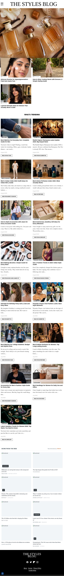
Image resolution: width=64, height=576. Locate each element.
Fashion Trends (38, 260)
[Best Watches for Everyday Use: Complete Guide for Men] (16, 128)
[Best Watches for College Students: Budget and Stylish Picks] (16, 333)
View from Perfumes (39, 360)
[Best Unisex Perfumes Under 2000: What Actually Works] (48, 169)
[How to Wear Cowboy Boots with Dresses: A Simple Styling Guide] (48, 67)
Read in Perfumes (38, 194)
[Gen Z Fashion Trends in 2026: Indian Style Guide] (48, 251)
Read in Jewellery (7, 439)
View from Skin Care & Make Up (10, 278)
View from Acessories (8, 235)
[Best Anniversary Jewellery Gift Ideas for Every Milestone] (48, 210)
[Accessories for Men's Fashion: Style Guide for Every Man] (16, 374)
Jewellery (36, 219)
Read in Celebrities (39, 319)
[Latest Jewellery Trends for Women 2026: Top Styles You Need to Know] (16, 414)
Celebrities (37, 137)
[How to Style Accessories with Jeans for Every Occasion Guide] (16, 210)
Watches (4, 137)
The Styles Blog (33, 4)
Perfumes (36, 178)
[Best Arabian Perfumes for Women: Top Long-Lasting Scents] (48, 333)
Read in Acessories (39, 398)
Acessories (5, 219)
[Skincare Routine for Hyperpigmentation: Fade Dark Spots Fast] (16, 67)
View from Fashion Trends (41, 278)
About (25, 568)
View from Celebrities (40, 155)
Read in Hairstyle (6, 319)
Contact (30, 568)
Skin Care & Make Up (7, 260)
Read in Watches (6, 155)
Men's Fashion (6, 178)
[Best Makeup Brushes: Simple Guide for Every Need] (16, 251)
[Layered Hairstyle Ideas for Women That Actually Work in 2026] (16, 94)
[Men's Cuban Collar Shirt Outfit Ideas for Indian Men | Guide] (16, 169)
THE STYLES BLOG (32, 555)
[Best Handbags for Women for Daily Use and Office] (48, 374)
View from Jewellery (39, 237)
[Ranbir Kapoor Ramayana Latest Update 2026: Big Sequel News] (48, 128)
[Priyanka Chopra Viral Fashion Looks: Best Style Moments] (48, 292)
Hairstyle (4, 301)
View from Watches (7, 360)
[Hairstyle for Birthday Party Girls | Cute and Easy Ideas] (16, 292)
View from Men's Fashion (9, 196)
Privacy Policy (37, 568)
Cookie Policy (32, 570)
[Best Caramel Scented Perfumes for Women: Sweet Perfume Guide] (32, 38)
